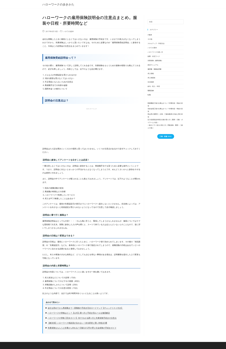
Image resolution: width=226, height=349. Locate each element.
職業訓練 (151, 90)
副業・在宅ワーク (154, 56)
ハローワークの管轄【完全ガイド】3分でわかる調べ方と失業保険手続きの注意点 (82, 318)
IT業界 (150, 35)
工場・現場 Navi (166, 136)
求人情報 (151, 73)
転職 (149, 95)
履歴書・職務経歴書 (154, 69)
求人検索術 (151, 78)
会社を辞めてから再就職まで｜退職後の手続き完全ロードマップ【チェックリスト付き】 (85, 308)
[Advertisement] (91, 126)
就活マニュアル (153, 65)
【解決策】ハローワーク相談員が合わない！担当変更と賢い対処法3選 (77, 323)
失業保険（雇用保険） (155, 60)
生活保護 (151, 82)
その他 (150, 39)
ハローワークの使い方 (155, 52)
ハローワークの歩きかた (58, 4)
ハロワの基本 (68, 31)
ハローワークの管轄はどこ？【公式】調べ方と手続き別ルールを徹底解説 (79, 313)
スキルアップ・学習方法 (156, 43)
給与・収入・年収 (154, 86)
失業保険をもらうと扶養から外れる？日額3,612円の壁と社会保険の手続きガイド (82, 328)
